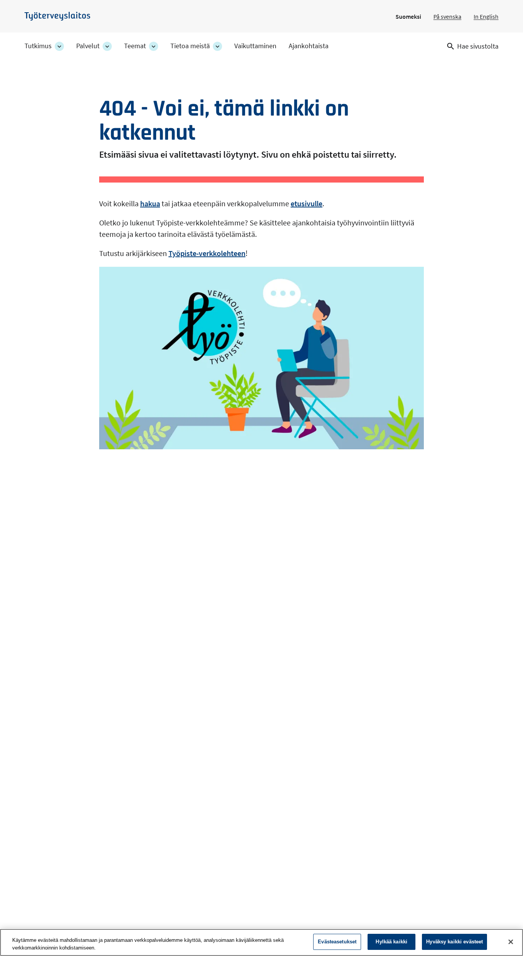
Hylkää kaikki (391, 942)
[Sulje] (510, 941)
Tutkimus (38, 46)
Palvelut (88, 46)
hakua (150, 203)
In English (486, 16)
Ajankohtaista (309, 46)
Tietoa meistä (190, 46)
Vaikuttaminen (255, 46)
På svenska (447, 16)
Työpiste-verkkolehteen (206, 253)
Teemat (135, 46)
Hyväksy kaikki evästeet (454, 942)
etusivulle (306, 203)
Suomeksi (408, 16)
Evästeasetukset (337, 942)
